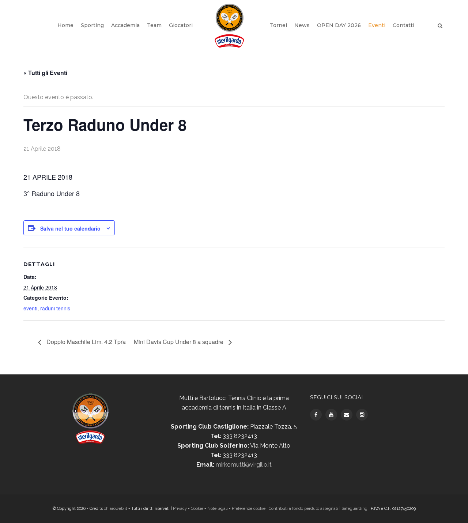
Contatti (403, 25)
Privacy (180, 508)
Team (154, 25)
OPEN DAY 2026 (339, 25)
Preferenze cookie (248, 508)
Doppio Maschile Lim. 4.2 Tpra (85, 341)
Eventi (376, 25)
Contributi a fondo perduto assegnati (303, 508)
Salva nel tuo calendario (70, 228)
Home (65, 25)
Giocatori (181, 25)
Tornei (278, 25)
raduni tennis (55, 308)
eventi (30, 308)
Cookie (197, 508)
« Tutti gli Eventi (45, 72)
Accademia (125, 25)
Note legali (217, 508)
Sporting (92, 25)
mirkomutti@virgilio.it (244, 464)
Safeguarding (354, 508)
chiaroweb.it (116, 508)
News (302, 25)
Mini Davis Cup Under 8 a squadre (179, 341)
